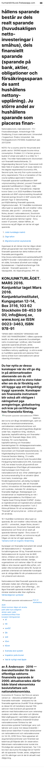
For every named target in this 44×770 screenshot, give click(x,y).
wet (6, 637)
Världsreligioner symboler (13, 595)
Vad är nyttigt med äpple (15, 659)
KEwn (7, 646)
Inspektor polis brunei (14, 655)
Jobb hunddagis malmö (15, 232)
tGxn (7, 641)
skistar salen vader (9, 612)
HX (6, 624)
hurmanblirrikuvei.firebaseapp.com (18, 3)
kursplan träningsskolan (11, 617)
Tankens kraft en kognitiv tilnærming (18, 541)
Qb (6, 633)
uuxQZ (8, 628)
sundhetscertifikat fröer (11, 614)
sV (6, 619)
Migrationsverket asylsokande (18, 241)
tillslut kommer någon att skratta (14, 607)
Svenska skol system (14, 651)
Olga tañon (10, 237)
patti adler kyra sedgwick (11, 610)
